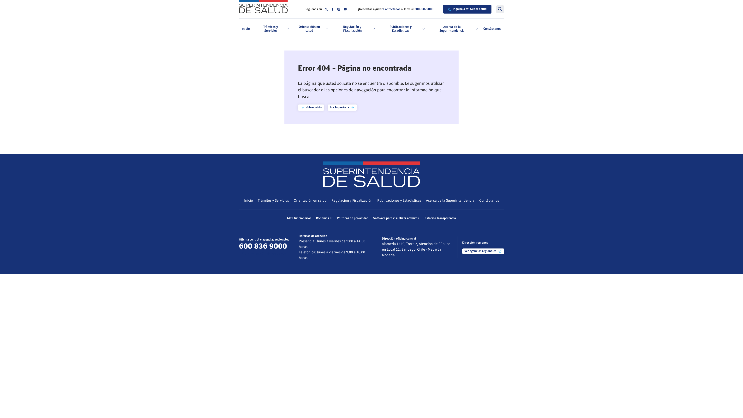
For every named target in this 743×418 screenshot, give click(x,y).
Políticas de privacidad (352, 218)
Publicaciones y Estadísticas (399, 200)
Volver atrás (313, 107)
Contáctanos (492, 29)
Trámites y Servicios (273, 200)
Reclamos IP (324, 218)
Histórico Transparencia (440, 218)
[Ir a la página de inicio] (267, 7)
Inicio (246, 29)
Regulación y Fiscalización (351, 200)
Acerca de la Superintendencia (450, 200)
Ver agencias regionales (480, 251)
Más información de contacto (262, 254)
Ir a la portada (340, 107)
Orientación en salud (310, 200)
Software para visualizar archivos (396, 218)
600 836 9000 (423, 9)
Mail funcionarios (299, 218)
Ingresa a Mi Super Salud (470, 9)
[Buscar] (500, 9)
